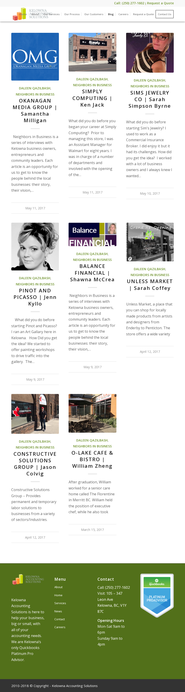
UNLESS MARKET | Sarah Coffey (150, 284)
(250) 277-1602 (117, 587)
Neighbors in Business (35, 94)
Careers (59, 627)
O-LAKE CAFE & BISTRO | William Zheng (92, 459)
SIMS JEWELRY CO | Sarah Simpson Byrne (150, 99)
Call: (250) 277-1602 (129, 3)
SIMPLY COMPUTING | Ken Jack (92, 98)
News (58, 611)
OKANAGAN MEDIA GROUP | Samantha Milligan (35, 110)
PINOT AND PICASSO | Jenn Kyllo (35, 297)
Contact (59, 619)
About (58, 587)
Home (58, 595)
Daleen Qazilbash (34, 88)
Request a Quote (160, 3)
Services (60, 603)
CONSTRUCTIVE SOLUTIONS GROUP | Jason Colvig (35, 463)
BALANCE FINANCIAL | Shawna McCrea (92, 272)
